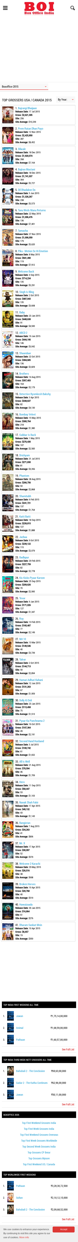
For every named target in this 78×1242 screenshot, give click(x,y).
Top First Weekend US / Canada (39, 1164)
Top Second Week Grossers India (39, 1146)
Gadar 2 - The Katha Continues (32, 1083)
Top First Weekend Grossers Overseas (39, 1134)
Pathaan (20, 1039)
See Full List (68, 1049)
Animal (19, 1028)
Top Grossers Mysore (39, 1158)
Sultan (19, 1197)
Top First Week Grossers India (39, 1129)
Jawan (19, 1016)
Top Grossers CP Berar (39, 1152)
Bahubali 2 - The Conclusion (30, 1071)
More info (24, 1237)
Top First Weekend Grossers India (39, 1123)
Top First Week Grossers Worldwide (39, 1140)
